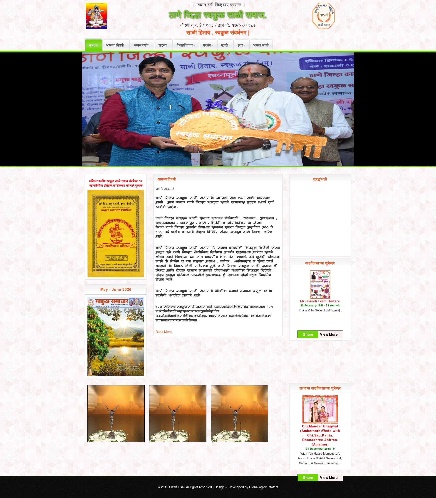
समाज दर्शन (141, 45)
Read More (164, 331)
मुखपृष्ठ (93, 45)
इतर (240, 45)
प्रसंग (207, 45)
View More (329, 334)
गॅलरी (224, 45)
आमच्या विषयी (115, 45)
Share (308, 334)
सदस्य (163, 45)
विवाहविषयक (185, 45)
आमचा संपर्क (261, 45)
